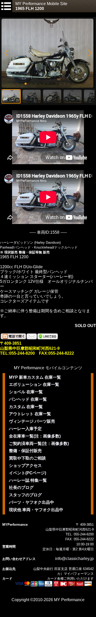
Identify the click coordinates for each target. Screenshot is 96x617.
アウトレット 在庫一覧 (30, 414)
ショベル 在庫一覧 (26, 392)
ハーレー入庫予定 (25, 429)
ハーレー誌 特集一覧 (28, 480)
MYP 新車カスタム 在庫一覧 (35, 377)
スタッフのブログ (25, 495)
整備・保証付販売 (25, 450)
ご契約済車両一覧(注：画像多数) (39, 443)
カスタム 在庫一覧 (26, 407)
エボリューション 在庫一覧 (34, 384)
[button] (6, 53)
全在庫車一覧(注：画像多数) (35, 436)
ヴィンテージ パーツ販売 (32, 421)
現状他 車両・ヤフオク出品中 (36, 510)
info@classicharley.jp (74, 558)
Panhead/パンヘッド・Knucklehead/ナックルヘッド (39, 247)
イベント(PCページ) (27, 473)
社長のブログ (21, 487)
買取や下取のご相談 (27, 458)
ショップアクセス (25, 465)
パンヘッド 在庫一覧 (28, 399)
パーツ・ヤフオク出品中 (31, 502)
